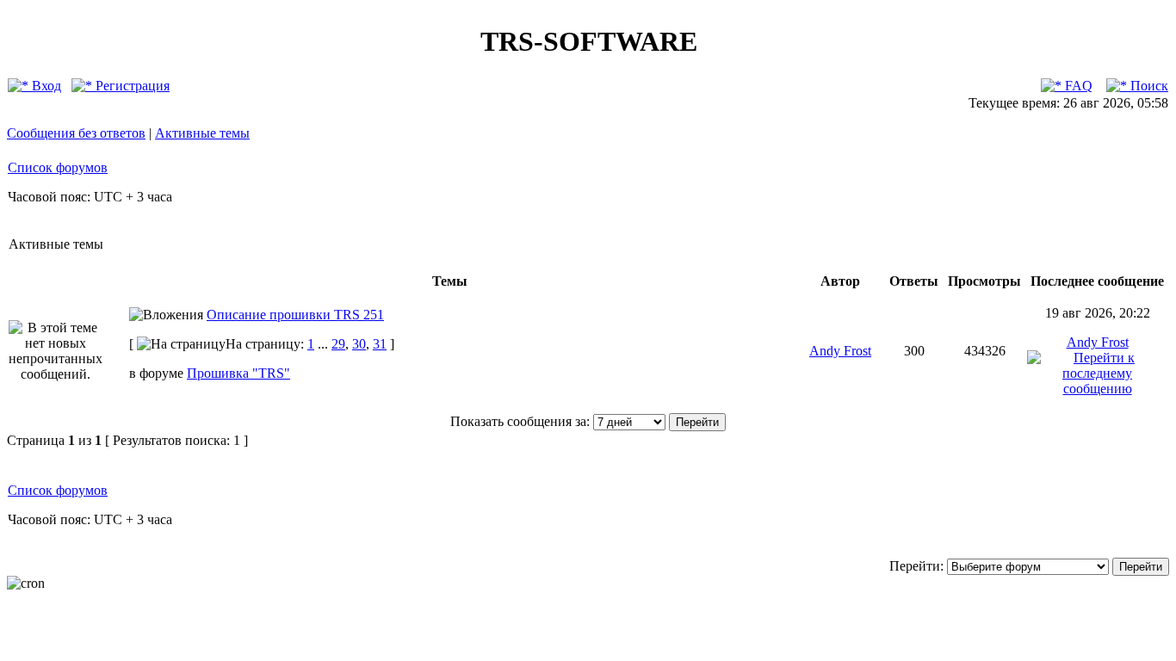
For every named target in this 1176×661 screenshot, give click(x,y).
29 (338, 344)
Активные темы (202, 133)
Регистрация (131, 85)
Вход (44, 85)
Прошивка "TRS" (238, 373)
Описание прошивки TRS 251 (295, 314)
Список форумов (58, 167)
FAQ (1076, 85)
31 (380, 344)
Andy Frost (840, 350)
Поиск (1147, 85)
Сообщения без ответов (76, 133)
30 (359, 344)
